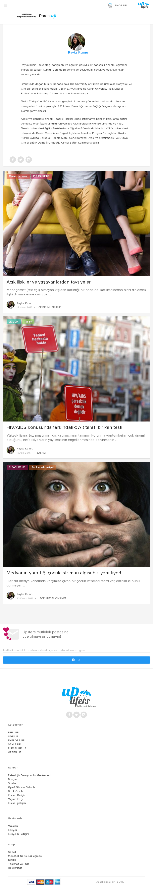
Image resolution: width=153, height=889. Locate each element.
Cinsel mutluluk (18, 176)
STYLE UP (14, 744)
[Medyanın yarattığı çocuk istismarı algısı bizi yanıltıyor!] (76, 514)
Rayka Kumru (78, 52)
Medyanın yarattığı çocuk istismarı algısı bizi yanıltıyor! (64, 573)
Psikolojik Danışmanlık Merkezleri (29, 775)
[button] (5, 5)
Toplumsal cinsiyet (42, 467)
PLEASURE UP (41, 176)
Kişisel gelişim (17, 803)
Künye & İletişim (18, 834)
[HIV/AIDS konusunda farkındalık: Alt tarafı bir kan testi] (76, 368)
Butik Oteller (16, 791)
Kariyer (12, 830)
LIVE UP (14, 322)
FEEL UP (13, 732)
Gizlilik (12, 860)
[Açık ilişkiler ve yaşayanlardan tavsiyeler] (76, 223)
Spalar (12, 783)
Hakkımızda (15, 868)
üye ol (76, 660)
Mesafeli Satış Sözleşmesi (25, 856)
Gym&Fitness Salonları (22, 787)
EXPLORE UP (16, 740)
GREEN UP (15, 752)
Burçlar (12, 779)
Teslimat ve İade (18, 864)
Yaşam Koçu (16, 799)
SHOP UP (121, 5)
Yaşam (28, 322)
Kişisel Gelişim (17, 795)
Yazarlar (13, 826)
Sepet (12, 852)
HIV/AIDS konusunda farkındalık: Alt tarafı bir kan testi (64, 427)
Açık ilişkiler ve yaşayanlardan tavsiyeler (49, 282)
